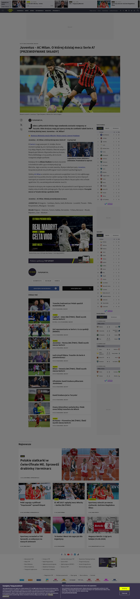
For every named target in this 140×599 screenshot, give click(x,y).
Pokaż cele (124, 593)
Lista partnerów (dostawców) (69, 592)
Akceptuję (124, 588)
